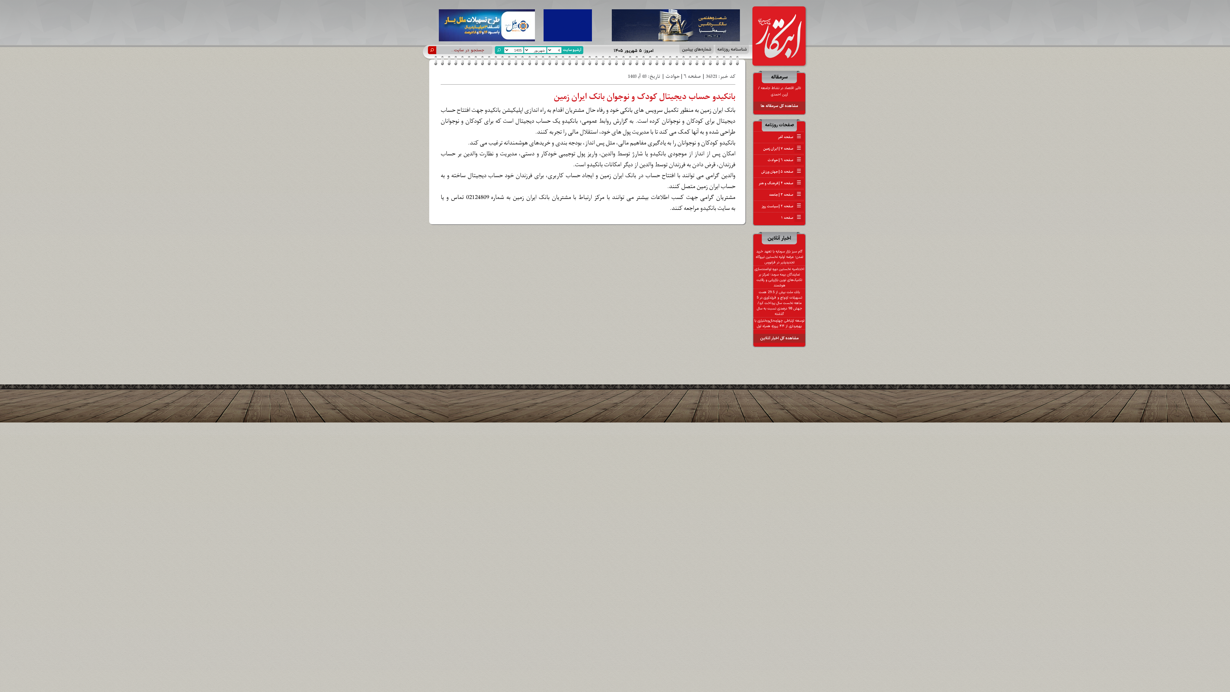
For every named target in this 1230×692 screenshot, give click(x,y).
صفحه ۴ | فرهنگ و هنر (780, 183)
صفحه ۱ (791, 218)
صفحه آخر (789, 137)
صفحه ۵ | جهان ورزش (781, 172)
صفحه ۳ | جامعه (785, 195)
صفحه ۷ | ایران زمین (782, 148)
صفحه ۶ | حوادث (784, 160)
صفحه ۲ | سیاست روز (781, 206)
